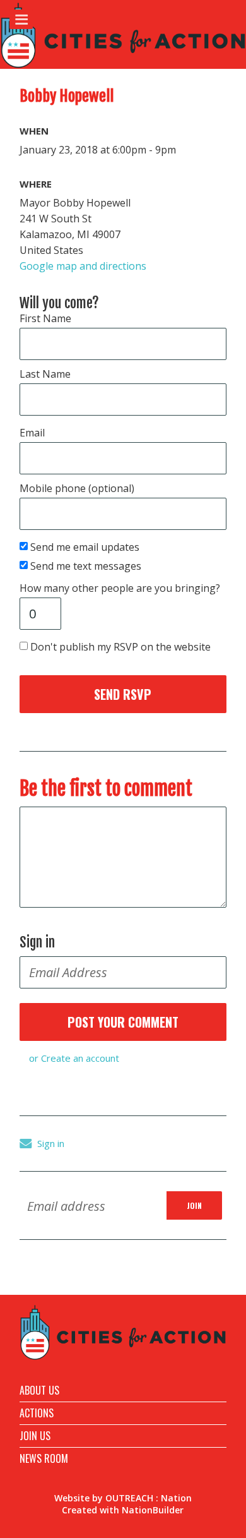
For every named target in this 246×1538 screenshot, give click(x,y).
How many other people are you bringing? (120, 588)
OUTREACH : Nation (148, 1498)
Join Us (35, 1435)
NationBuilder (153, 1510)
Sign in (50, 1143)
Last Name (45, 374)
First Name (45, 318)
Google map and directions (83, 266)
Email (32, 433)
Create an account (80, 1058)
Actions (37, 1413)
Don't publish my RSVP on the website (121, 647)
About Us (39, 1390)
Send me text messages (86, 566)
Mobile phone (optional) (77, 488)
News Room (44, 1458)
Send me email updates (85, 547)
